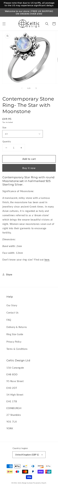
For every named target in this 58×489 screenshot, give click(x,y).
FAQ (8, 319)
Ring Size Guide (14, 334)
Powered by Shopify (40, 483)
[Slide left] (21, 88)
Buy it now (29, 168)
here (46, 259)
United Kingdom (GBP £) (27, 454)
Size (4, 127)
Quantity (6, 141)
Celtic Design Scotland (25, 483)
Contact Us (12, 312)
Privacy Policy (13, 341)
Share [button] (9, 274)
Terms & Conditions (17, 349)
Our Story (11, 305)
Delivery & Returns (16, 327)
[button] (4, 23)
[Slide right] (36, 88)
